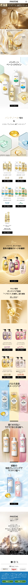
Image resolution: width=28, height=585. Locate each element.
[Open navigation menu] (26, 2)
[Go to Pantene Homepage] (14, 29)
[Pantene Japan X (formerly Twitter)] (17, 562)
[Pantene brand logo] (14, 2)
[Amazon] (5, 569)
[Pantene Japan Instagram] (14, 562)
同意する (8, 581)
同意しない (20, 581)
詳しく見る (13, 105)
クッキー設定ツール (15, 577)
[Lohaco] (23, 569)
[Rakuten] (14, 569)
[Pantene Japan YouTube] (12, 562)
